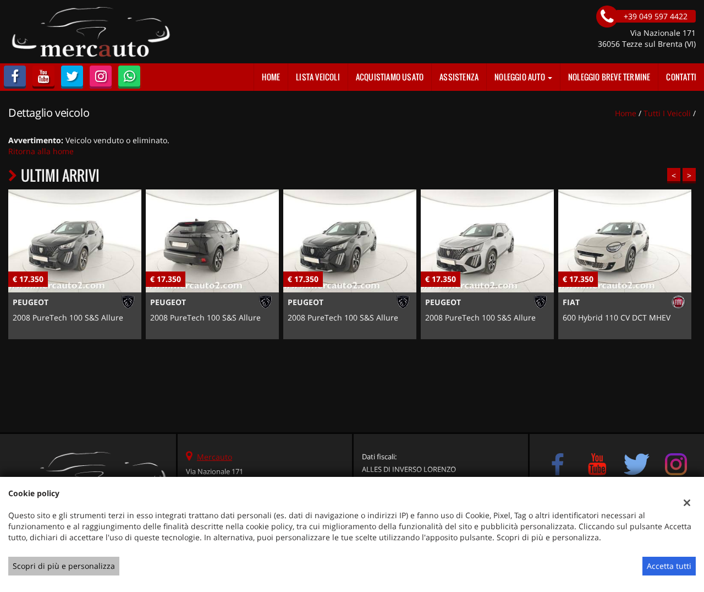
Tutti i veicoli (667, 113)
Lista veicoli (318, 77)
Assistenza (459, 77)
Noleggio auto (520, 77)
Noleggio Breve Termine (609, 77)
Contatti (681, 77)
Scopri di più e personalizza (64, 566)
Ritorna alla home (41, 151)
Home (271, 77)
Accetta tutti (669, 566)
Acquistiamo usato (390, 77)
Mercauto (214, 457)
